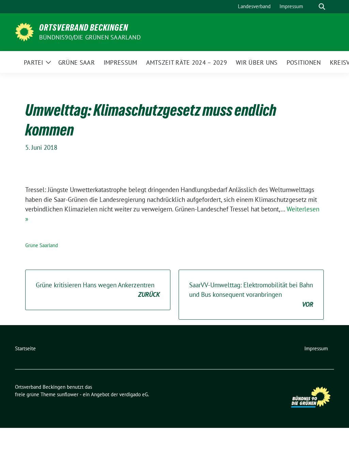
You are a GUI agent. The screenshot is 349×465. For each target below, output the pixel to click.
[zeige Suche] (322, 6)
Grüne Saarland (41, 245)
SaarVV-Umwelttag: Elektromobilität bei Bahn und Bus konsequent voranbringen (251, 294)
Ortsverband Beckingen (83, 27)
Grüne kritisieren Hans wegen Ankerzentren (98, 290)
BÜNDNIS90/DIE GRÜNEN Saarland (90, 37)
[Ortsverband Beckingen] (24, 31)
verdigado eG (133, 394)
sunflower (67, 394)
